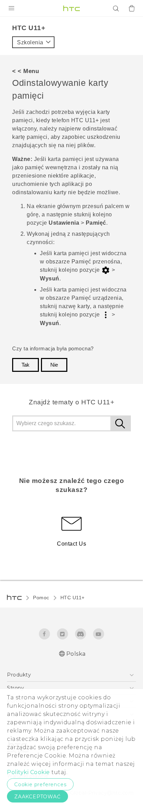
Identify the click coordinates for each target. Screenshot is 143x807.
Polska (76, 654)
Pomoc (41, 597)
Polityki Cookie (28, 772)
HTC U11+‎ (72, 597)
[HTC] (71, 8)
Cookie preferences (40, 784)
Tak (26, 365)
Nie (54, 365)
